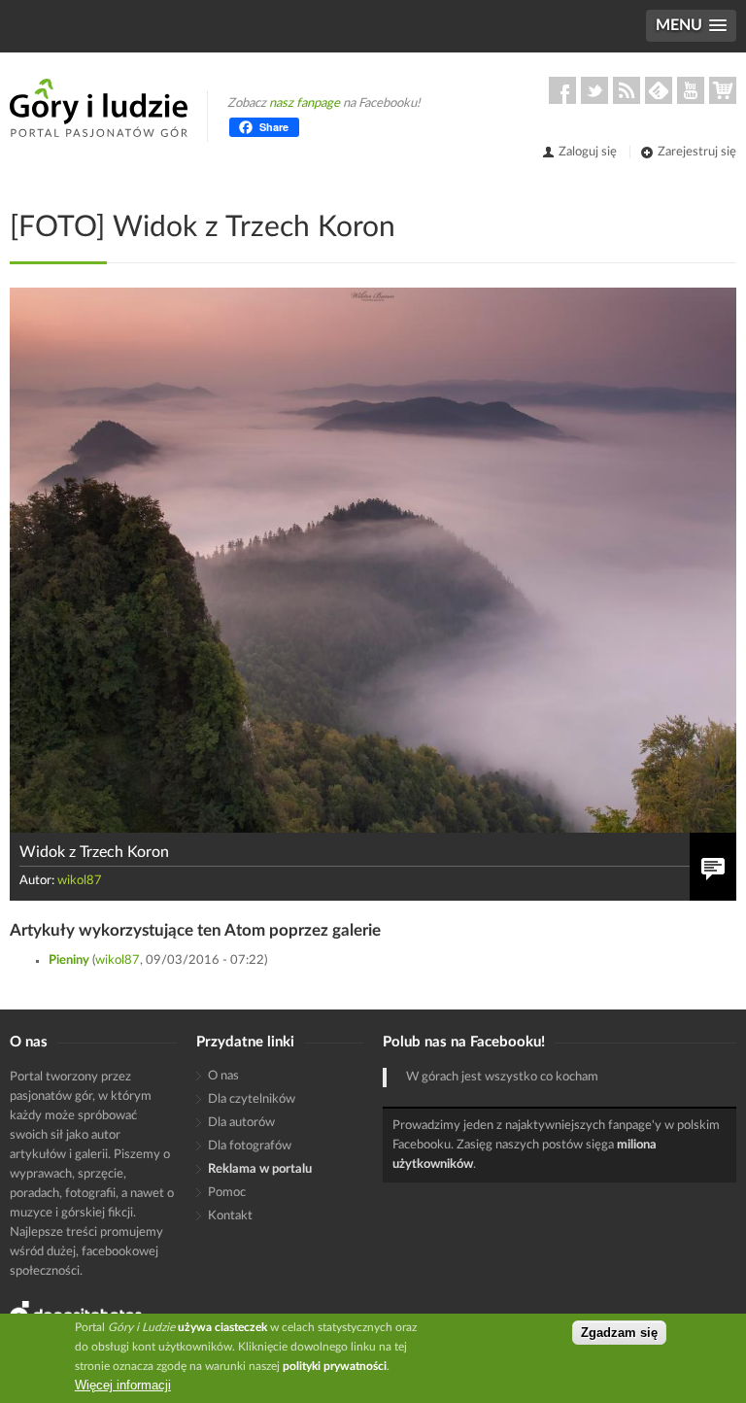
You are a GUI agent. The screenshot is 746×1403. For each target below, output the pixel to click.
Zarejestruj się (697, 152)
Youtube (690, 90)
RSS (626, 90)
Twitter (594, 90)
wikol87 (79, 880)
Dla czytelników (251, 1099)
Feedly (658, 90)
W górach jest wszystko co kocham (502, 1077)
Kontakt (230, 1216)
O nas (223, 1076)
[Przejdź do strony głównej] (98, 108)
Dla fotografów (249, 1146)
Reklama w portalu (260, 1169)
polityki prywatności (335, 1366)
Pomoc (227, 1192)
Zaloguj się (588, 152)
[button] (691, 26)
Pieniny (70, 960)
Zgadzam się (619, 1332)
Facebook (562, 90)
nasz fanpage (304, 103)
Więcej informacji (123, 1385)
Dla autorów (241, 1122)
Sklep (722, 90)
